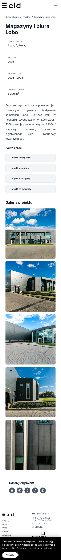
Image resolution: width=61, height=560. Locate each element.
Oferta (4, 524)
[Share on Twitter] (35, 490)
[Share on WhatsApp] (43, 490)
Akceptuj (10, 555)
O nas (4, 528)
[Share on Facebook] (27, 490)
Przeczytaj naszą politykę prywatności (34, 548)
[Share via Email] (20, 490)
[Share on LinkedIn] (12, 490)
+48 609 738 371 (41, 523)
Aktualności (7, 535)
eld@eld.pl (39, 527)
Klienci (5, 531)
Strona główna (12, 17)
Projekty (26, 17)
